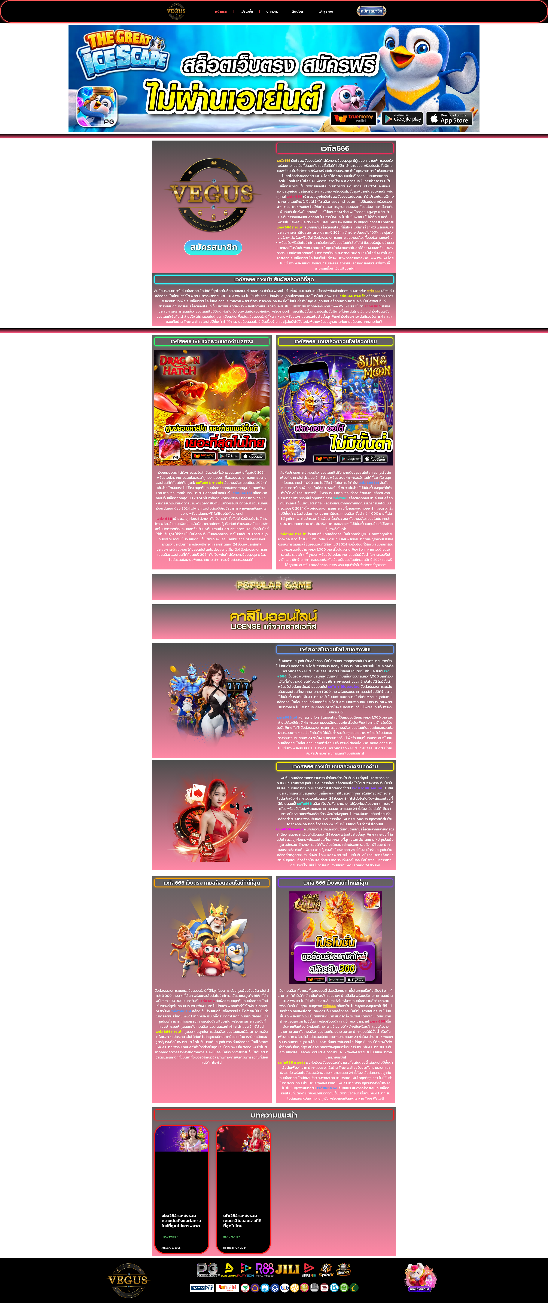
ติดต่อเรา (298, 11)
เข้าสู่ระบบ (326, 11)
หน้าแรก (221, 11)
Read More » (170, 1237)
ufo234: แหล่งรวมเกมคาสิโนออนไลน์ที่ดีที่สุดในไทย (242, 1220)
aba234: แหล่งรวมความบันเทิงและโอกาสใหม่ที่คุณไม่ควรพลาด (181, 1220)
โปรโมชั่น (246, 11)
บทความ (272, 11)
